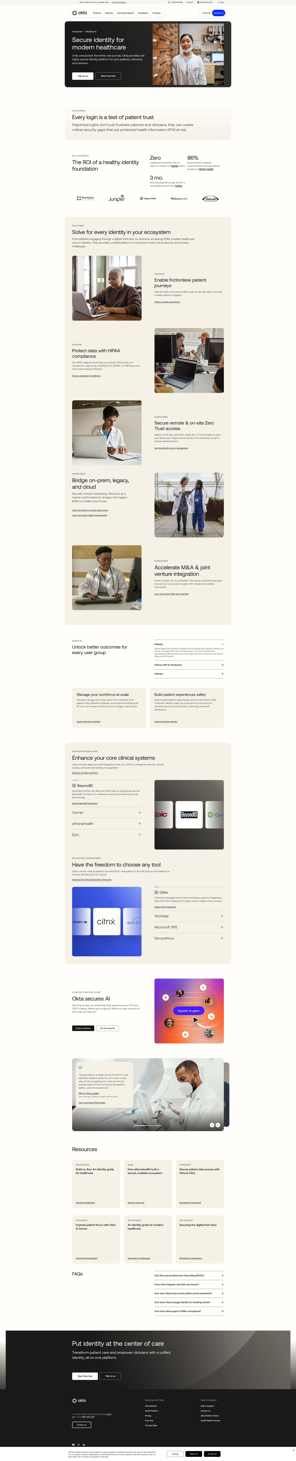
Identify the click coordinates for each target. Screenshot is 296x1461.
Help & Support (207, 1406)
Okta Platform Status (210, 1416)
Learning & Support (125, 13)
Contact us (218, 13)
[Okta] (79, 13)
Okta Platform (151, 1406)
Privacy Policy (96, 1457)
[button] (107, 792)
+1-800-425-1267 (87, 1417)
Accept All (212, 1454)
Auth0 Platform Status (210, 1421)
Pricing (148, 1416)
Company (156, 13)
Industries (77, 31)
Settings (175, 1454)
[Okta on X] (78, 1445)
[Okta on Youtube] (73, 1445)
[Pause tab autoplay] (74, 785)
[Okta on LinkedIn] (84, 1445)
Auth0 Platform (151, 1411)
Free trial (206, 13)
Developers (143, 13)
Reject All (194, 1454)
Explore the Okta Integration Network (91, 879)
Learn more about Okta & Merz (92, 1103)
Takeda (174, 165)
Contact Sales (151, 1425)
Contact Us (205, 1411)
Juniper (178, 185)
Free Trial (149, 1421)
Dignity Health (206, 169)
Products (97, 13)
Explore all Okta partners (85, 772)
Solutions (109, 13)
